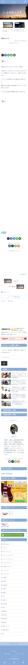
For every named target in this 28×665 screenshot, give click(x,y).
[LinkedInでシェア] (17, 500)
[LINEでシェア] (11, 55)
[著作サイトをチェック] (9, 246)
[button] (14, 55)
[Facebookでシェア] (5, 55)
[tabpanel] (8, 27)
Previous (1, 27)
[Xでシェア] (2, 55)
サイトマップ (14, 656)
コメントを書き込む (14, 297)
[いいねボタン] (3, 61)
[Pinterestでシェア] (11, 500)
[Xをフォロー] (12, 246)
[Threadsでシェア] (11, 496)
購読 (4, 363)
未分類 (4, 232)
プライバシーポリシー (20, 653)
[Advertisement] (14, 48)
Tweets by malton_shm (6, 473)
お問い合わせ (7, 653)
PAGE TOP (14, 643)
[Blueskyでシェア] (17, 492)
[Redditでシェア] (17, 496)
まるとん (14, 436)
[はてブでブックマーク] (8, 55)
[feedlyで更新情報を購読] (15, 246)
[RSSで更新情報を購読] (18, 246)
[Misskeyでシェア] (23, 492)
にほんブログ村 (5, 526)
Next (27, 27)
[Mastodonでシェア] (11, 492)
